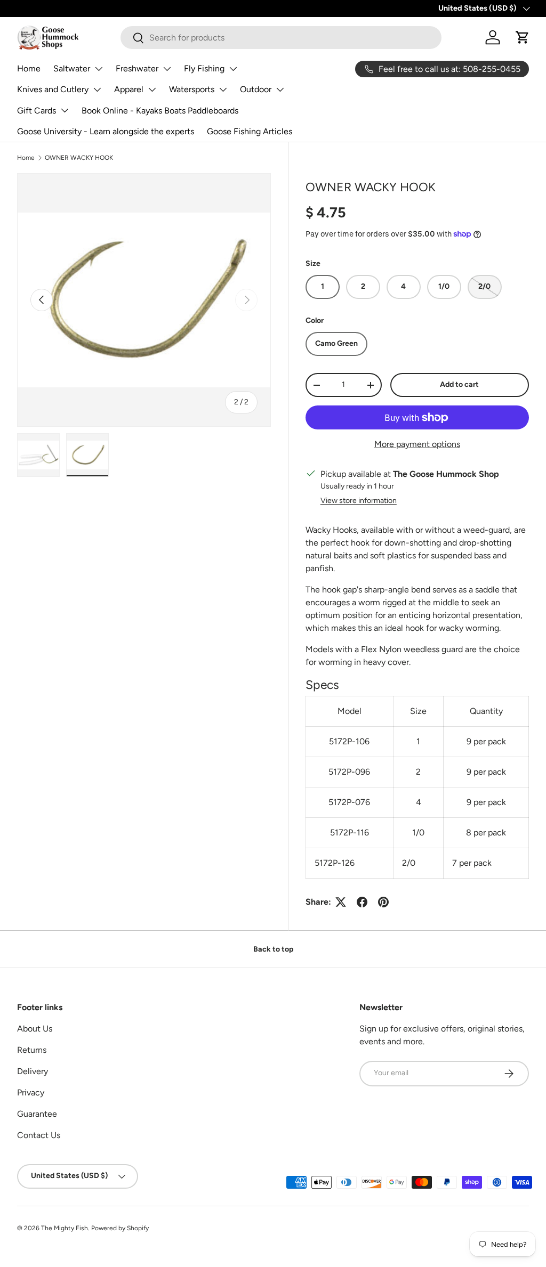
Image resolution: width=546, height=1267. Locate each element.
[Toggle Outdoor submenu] (280, 89)
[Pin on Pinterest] (383, 902)
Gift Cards (36, 110)
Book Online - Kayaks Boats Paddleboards (160, 110)
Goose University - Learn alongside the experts (105, 131)
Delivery (32, 1071)
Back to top (273, 949)
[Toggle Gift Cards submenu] (64, 110)
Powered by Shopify (120, 1228)
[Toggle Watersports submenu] (222, 89)
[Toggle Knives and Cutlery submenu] (97, 89)
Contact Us (38, 1135)
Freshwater (137, 68)
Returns (31, 1050)
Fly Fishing (204, 68)
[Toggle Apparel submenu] (152, 89)
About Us (34, 1029)
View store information (358, 500)
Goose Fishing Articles (249, 131)
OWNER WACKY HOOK (79, 157)
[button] (522, 37)
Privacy (30, 1092)
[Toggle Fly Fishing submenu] (233, 68)
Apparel (128, 89)
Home (29, 68)
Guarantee (37, 1114)
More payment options (417, 444)
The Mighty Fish (64, 1228)
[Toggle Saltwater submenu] (98, 68)
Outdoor (255, 89)
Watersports (191, 89)
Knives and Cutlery (53, 89)
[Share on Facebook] (362, 902)
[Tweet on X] (340, 902)
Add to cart (459, 384)
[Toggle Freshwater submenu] (166, 68)
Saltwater (71, 68)
